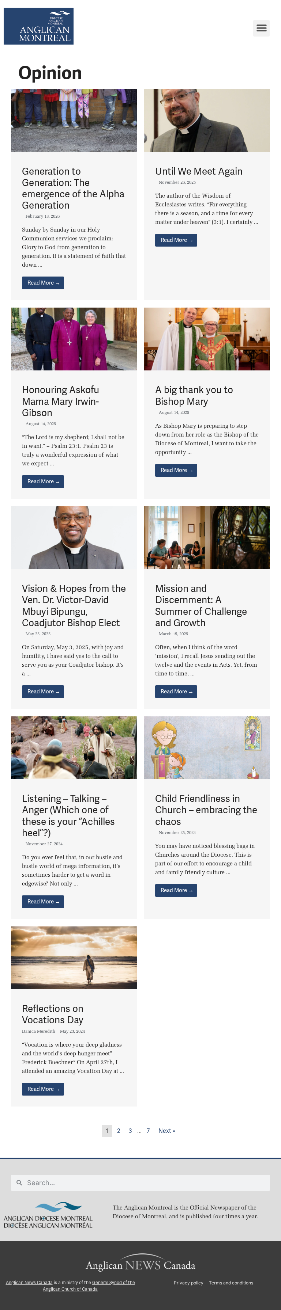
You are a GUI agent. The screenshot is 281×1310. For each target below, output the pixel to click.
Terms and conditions (231, 1283)
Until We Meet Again (199, 171)
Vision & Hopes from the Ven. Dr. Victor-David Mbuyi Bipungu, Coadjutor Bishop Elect (74, 605)
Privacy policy (188, 1283)
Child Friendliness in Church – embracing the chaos (206, 809)
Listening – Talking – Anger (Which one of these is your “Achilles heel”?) (68, 815)
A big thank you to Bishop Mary (194, 395)
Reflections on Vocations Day (52, 1014)
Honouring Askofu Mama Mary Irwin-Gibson (60, 401)
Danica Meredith (38, 1031)
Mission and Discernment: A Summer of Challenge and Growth (201, 605)
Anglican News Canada (29, 1283)
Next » (166, 1131)
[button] (261, 28)
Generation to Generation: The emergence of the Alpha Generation (73, 188)
